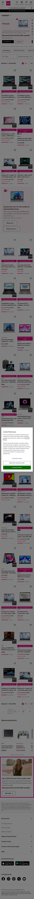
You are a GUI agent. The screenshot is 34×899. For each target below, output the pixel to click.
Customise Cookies (17, 458)
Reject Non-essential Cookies (17, 463)
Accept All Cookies (17, 467)
